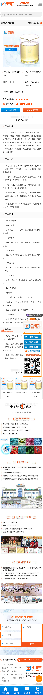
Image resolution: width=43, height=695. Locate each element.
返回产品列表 (33, 23)
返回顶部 (39, 680)
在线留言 (26, 693)
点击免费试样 (10, 110)
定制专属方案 (32, 110)
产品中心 (16, 693)
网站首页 (5, 693)
